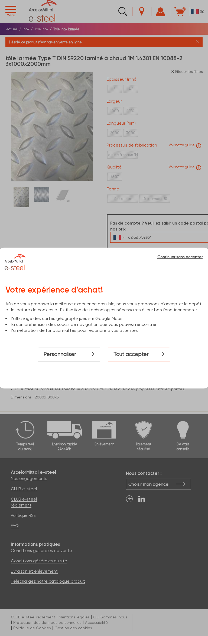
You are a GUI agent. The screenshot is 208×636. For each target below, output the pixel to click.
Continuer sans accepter (180, 257)
